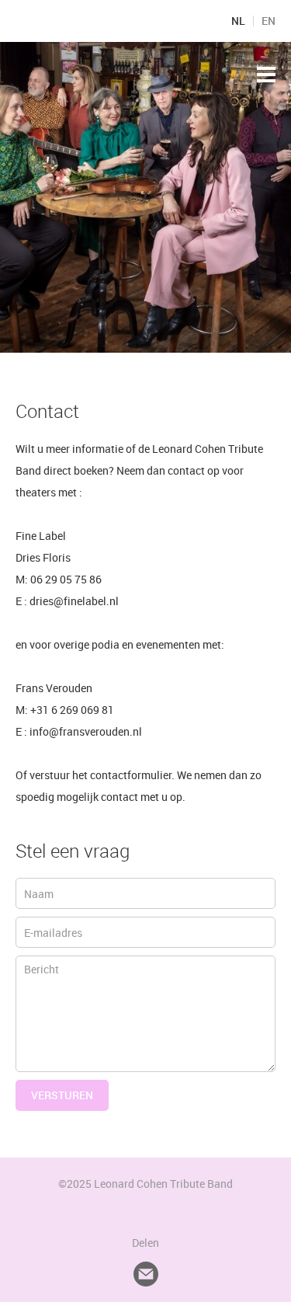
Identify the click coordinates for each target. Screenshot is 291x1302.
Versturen (62, 1095)
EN (268, 21)
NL (238, 21)
